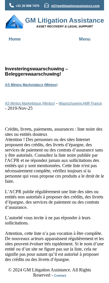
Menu (84, 38)
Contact (60, 275)
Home (15, 38)
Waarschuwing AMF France (80, 103)
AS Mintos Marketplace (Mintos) (31, 85)
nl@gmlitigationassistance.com (75, 6)
